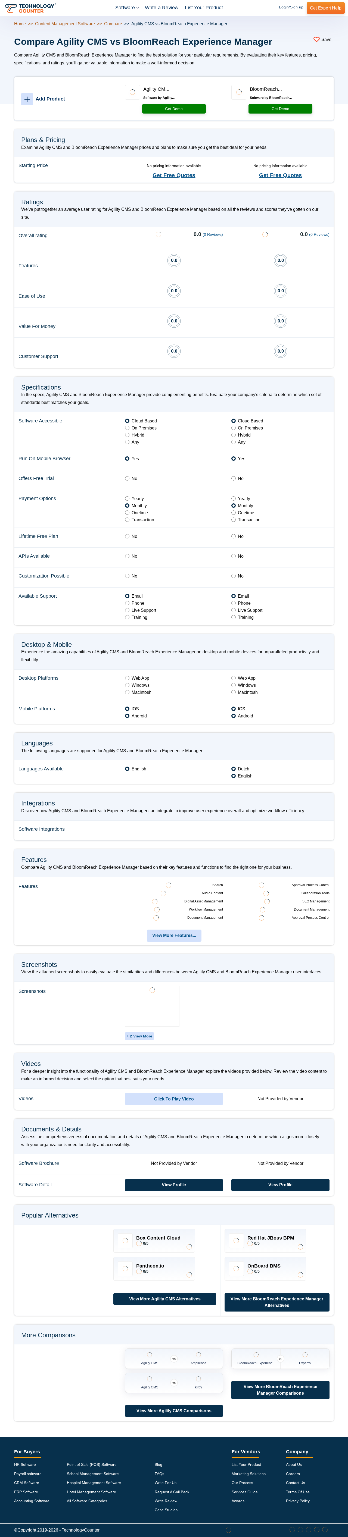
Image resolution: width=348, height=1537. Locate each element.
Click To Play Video (174, 1099)
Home (20, 23)
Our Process (242, 1482)
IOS (135, 709)
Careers (293, 1474)
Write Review (166, 1501)
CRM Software (26, 1482)
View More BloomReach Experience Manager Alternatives (277, 1302)
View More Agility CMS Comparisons (174, 1411)
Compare (113, 23)
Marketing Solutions (249, 1474)
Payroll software (28, 1474)
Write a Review (162, 7)
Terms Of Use (298, 1492)
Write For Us (165, 1482)
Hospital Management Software (94, 1482)
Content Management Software (65, 23)
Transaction (143, 519)
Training (139, 617)
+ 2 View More (139, 1036)
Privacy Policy (298, 1501)
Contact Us (295, 1482)
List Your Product (204, 7)
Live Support (144, 610)
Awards (238, 1501)
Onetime (140, 512)
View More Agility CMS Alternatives (165, 1299)
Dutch (243, 769)
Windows (141, 685)
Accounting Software (31, 1501)
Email (137, 596)
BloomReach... (266, 89)
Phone (138, 603)
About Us (294, 1464)
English (139, 769)
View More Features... (174, 935)
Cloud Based (144, 421)
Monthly (139, 505)
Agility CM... (156, 89)
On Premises (144, 428)
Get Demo (174, 108)
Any (135, 442)
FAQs (159, 1474)
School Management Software (93, 1474)
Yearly (138, 498)
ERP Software (26, 1492)
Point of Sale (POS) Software (92, 1464)
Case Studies (166, 1510)
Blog (158, 1464)
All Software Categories (87, 1501)
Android (139, 716)
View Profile (174, 1184)
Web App (140, 678)
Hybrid (138, 435)
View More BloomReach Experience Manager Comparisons (280, 1389)
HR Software (25, 1464)
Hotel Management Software (91, 1492)
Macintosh (141, 692)
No (134, 478)
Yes (135, 458)
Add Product (44, 99)
